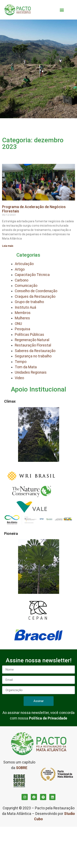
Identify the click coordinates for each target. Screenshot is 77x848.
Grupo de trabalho (29, 302)
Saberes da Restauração (35, 351)
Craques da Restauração (35, 296)
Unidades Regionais (31, 372)
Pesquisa (22, 329)
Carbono (21, 280)
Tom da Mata (26, 367)
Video (19, 378)
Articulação (24, 264)
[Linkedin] (52, 797)
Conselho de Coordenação (36, 291)
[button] (61, 9)
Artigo (20, 269)
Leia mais (7, 245)
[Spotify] (43, 797)
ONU (18, 324)
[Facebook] (34, 797)
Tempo (20, 362)
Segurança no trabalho (33, 356)
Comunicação (26, 286)
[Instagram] (25, 797)
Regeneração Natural (32, 340)
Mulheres (22, 318)
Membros (23, 313)
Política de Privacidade (48, 718)
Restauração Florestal (33, 345)
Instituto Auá (25, 307)
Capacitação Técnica (32, 275)
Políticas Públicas (29, 334)
